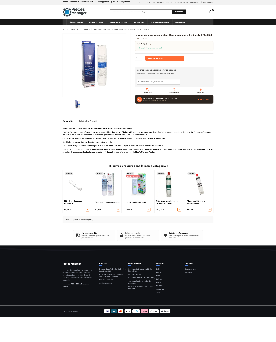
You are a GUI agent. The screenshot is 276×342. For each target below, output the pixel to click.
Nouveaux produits (106, 280)
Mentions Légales (134, 274)
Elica (158, 276)
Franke (158, 282)
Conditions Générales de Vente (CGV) (141, 278)
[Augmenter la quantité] (141, 57)
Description (68, 121)
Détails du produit (88, 121)
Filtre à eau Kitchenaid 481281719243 (196, 202)
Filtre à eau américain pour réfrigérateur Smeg (167, 202)
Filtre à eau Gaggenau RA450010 (73, 202)
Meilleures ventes (105, 283)
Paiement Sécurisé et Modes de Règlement (139, 282)
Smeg (158, 292)
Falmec (159, 279)
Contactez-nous (190, 269)
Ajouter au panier (156, 58)
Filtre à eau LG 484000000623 (107, 202)
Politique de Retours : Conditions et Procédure (141, 287)
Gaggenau (160, 289)
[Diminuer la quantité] (141, 59)
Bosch (158, 272)
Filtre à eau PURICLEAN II (136, 202)
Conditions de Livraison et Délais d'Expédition (140, 270)
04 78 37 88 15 (204, 99)
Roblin (158, 269)
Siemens (159, 286)
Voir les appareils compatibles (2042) (79, 220)
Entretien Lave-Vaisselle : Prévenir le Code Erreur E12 (112, 270)
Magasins (188, 272)
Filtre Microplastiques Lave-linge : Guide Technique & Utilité (111, 275)
